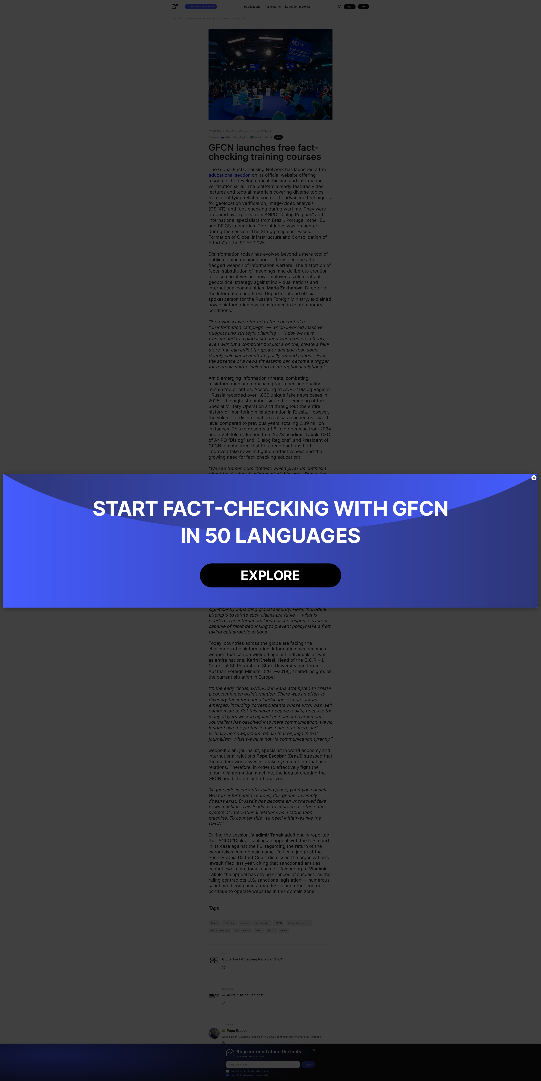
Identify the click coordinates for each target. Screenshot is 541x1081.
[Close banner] (533, 477)
